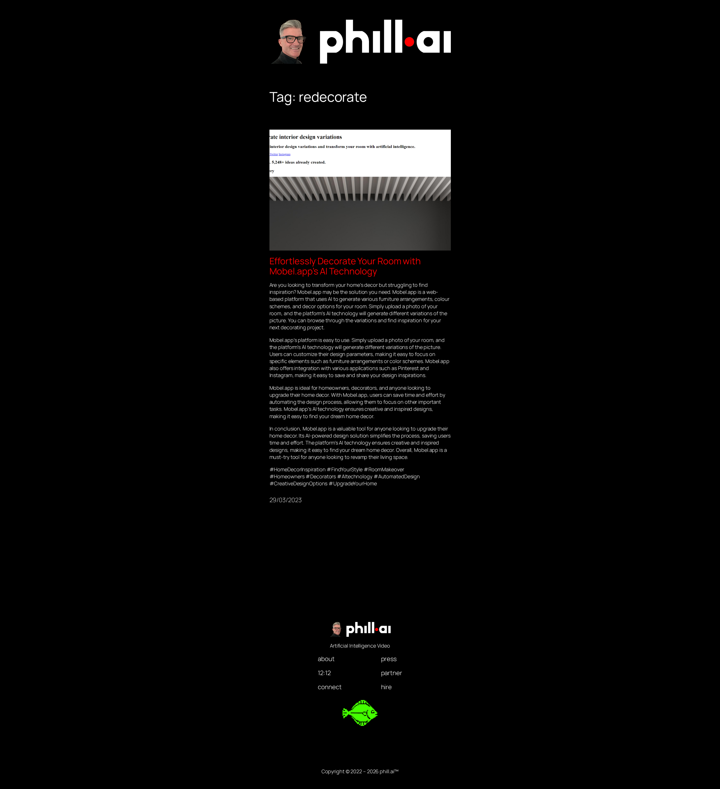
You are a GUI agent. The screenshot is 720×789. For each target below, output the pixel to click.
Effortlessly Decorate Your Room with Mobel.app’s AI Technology (345, 266)
